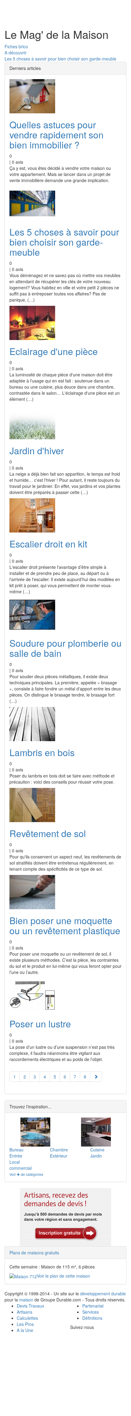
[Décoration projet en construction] (96, 1132)
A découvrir (16, 52)
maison (26, 1300)
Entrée (15, 1156)
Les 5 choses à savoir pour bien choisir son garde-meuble (60, 59)
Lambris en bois (42, 752)
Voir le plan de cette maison (63, 1276)
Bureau (16, 1150)
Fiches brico (16, 46)
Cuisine (97, 1150)
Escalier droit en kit (48, 543)
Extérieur (58, 1156)
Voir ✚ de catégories (26, 1174)
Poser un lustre (40, 1023)
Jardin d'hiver (36, 450)
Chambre (59, 1150)
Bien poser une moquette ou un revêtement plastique (64, 925)
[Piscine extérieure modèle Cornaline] (35, 1132)
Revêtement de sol (47, 833)
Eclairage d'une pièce (53, 351)
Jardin (96, 1156)
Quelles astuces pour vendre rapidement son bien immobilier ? (56, 134)
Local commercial (20, 1165)
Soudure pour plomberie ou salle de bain (65, 648)
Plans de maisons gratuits (34, 1253)
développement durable (103, 1293)
